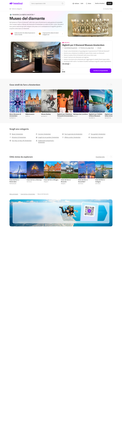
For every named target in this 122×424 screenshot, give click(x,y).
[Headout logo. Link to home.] (16, 3)
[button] (16, 9)
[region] (35, 57)
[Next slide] (111, 84)
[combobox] (47, 3)
